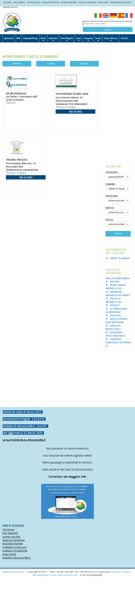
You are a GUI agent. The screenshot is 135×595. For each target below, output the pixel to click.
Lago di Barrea (118, 318)
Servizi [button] (98, 38)
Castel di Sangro (120, 258)
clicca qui (115, 571)
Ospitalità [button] (53, 38)
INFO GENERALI (19, 2)
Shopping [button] (88, 38)
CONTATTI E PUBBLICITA (87, 2)
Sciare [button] (78, 38)
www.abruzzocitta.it (14, 571)
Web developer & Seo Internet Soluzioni (55, 575)
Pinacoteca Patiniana (118, 342)
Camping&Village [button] (30, 38)
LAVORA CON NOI (34, 2)
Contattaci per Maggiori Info (67, 477)
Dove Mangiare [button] (66, 38)
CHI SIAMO (7, 2)
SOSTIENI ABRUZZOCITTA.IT (120, 2)
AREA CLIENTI (103, 2)
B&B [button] (18, 38)
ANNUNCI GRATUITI (10, 7)
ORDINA (84, 63)
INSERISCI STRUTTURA (51, 2)
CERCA (107, 29)
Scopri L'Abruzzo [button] (111, 38)
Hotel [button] (43, 38)
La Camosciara (118, 308)
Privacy (126, 571)
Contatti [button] (124, 38)
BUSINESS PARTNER (69, 2)
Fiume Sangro (118, 285)
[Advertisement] (118, 100)
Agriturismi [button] (9, 38)
